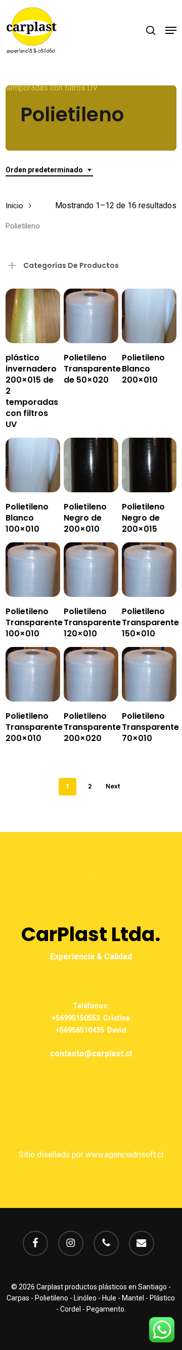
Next (113, 786)
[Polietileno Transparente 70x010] (149, 674)
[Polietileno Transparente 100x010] (33, 569)
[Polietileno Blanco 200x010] (149, 316)
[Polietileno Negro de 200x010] (91, 465)
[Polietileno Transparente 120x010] (91, 569)
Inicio (14, 205)
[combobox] (49, 170)
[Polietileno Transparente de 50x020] (91, 316)
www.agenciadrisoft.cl (124, 1154)
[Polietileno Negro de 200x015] (149, 465)
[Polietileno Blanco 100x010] (33, 465)
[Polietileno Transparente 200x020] (91, 674)
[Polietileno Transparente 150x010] (149, 569)
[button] (170, 30)
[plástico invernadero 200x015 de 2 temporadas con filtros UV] (33, 316)
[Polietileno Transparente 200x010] (33, 674)
